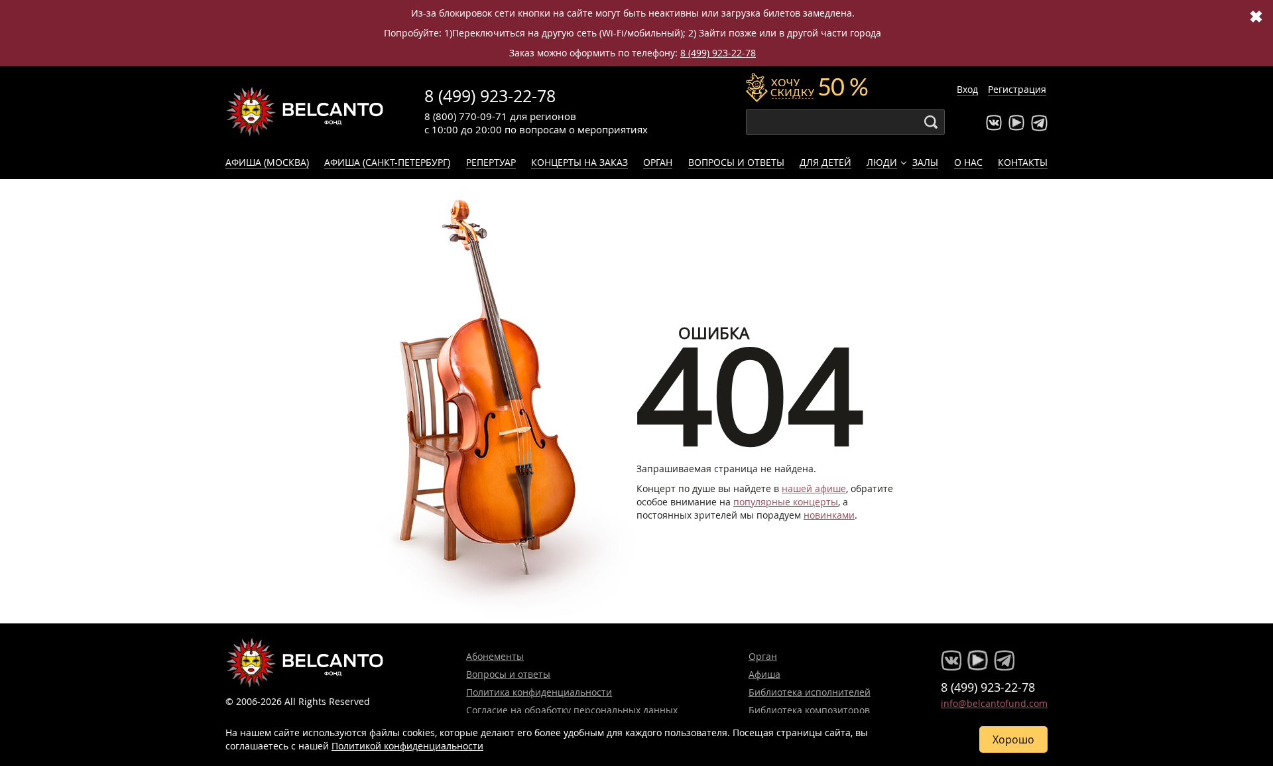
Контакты (1023, 162)
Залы (925, 162)
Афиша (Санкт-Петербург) (387, 162)
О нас (968, 162)
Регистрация (1017, 89)
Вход (967, 89)
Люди (882, 162)
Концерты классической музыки (305, 111)
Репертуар (491, 162)
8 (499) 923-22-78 (718, 52)
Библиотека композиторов (809, 710)
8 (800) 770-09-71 (465, 116)
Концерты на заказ (579, 162)
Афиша (764, 674)
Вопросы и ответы (736, 162)
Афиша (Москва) (267, 162)
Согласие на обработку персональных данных (572, 710)
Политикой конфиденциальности (407, 745)
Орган (657, 162)
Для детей (825, 162)
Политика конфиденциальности (539, 692)
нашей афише (814, 488)
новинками (829, 515)
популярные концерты (785, 501)
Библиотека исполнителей (810, 692)
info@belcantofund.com (994, 703)
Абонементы (495, 656)
